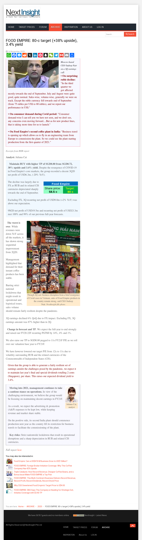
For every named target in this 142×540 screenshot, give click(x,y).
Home (21, 506)
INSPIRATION (71, 27)
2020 (40, 506)
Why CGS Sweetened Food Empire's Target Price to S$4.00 (39, 485)
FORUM (43, 27)
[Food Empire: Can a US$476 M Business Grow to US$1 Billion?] (10, 461)
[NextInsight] (23, 13)
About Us (87, 27)
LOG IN (100, 27)
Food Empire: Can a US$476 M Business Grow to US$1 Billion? (40, 461)
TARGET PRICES (27, 27)
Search (131, 34)
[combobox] (114, 34)
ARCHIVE (55, 27)
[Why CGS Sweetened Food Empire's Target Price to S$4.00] (10, 485)
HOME (11, 27)
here (19, 449)
